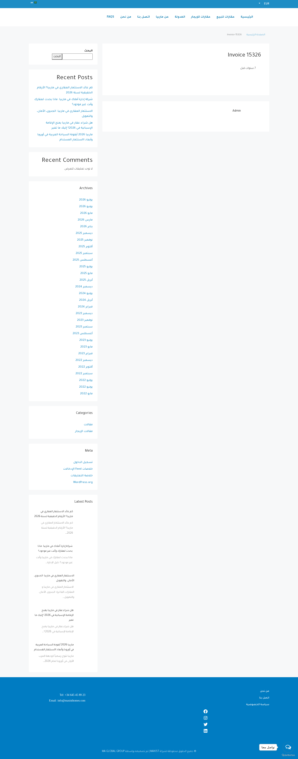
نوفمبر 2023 (85, 320)
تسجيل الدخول (83, 462)
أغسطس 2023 (83, 333)
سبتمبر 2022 (84, 373)
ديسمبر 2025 (84, 233)
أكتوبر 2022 (85, 367)
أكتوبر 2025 (85, 246)
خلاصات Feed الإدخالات (78, 469)
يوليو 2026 (86, 199)
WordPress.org (83, 482)
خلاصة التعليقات (82, 475)
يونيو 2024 (86, 293)
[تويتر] (149, 724)
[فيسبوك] (149, 711)
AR (32, 2)
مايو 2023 (86, 347)
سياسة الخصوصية (257, 704)
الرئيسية (247, 17)
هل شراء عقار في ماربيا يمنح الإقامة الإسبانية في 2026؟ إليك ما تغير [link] (54, 615)
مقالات (88, 424)
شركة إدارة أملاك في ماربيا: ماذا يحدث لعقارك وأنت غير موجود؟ (63, 102)
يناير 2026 (86, 226)
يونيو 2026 (86, 206)
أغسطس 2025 (83, 260)
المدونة (180, 17)
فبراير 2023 (85, 353)
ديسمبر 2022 (84, 360)
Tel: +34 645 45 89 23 (72, 694)
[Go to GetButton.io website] (288, 755)
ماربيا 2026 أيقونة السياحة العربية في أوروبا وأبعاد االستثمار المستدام (65, 137)
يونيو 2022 (86, 387)
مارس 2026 (85, 220)
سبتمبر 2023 (84, 326)
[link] (84, 517)
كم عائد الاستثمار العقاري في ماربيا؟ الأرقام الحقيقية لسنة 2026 (65, 90)
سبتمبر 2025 (84, 253)
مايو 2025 (86, 273)
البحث (88, 50)
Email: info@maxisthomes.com (67, 700)
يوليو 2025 (86, 266)
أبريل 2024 (86, 300)
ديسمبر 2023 (84, 313)
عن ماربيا (162, 17)
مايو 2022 (86, 393)
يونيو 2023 (86, 340)
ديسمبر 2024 (84, 286)
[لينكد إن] (149, 730)
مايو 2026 (86, 213)
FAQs (110, 17)
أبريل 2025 (86, 280)
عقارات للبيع (226, 17)
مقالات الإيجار (84, 431)
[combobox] (34, 2)
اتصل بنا (143, 17)
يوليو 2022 (86, 380)
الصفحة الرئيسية (256, 35)
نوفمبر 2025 (85, 240)
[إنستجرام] (149, 717)
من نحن (125, 17)
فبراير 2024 (85, 306)
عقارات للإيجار (200, 17)
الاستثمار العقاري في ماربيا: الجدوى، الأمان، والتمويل (65, 114)
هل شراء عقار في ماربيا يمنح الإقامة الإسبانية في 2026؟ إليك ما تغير (69, 126)
